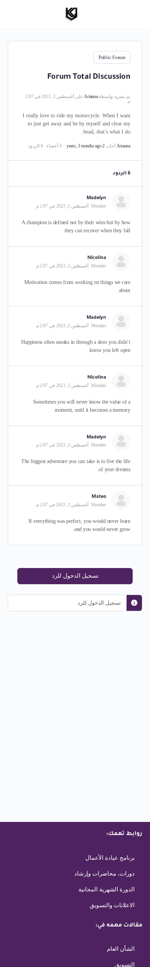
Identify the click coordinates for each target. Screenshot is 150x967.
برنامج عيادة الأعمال (110, 858)
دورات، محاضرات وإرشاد (104, 874)
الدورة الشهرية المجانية (106, 889)
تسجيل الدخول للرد (75, 576)
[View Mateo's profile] (121, 500)
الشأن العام (121, 949)
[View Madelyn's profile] (121, 202)
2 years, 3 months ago (86, 146)
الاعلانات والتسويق (112, 905)
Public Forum (111, 57)
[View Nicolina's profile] (121, 261)
